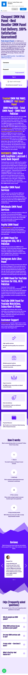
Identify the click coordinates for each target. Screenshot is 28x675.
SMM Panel (18, 287)
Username (6, 63)
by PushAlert (4, 10)
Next (25, 565)
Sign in (14, 77)
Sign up (20, 85)
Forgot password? (19, 72)
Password (6, 69)
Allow (23, 9)
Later (15, 9)
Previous (2, 565)
